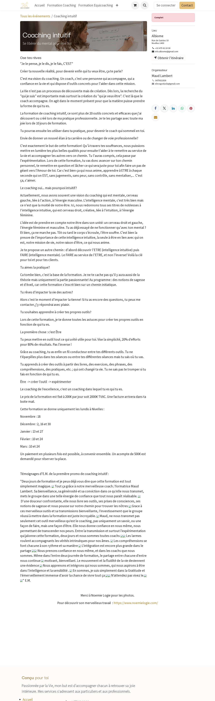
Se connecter (165, 5)
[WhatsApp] (182, 108)
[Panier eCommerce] (135, 5)
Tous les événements (35, 16)
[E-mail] (155, 117)
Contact (187, 5)
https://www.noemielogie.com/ (136, 603)
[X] (164, 108)
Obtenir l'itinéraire (170, 58)
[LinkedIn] (173, 108)
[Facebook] (155, 108)
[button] (145, 5)
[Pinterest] (191, 108)
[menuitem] (39, 5)
